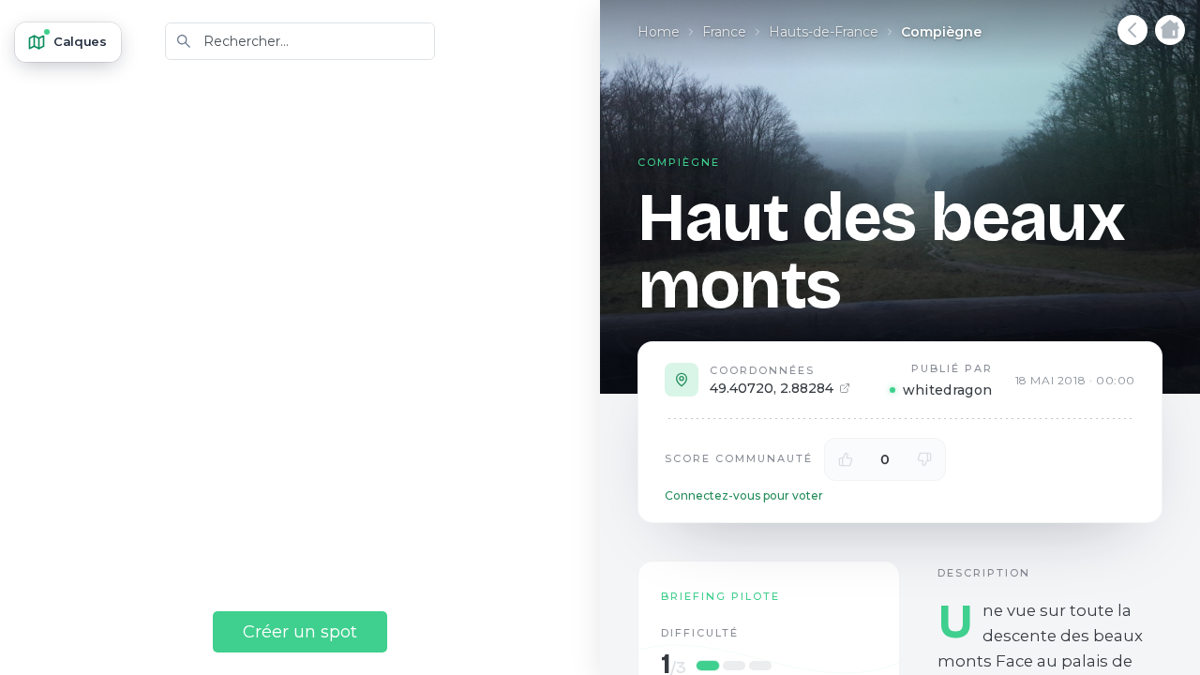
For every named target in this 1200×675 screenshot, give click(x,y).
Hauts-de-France (823, 31)
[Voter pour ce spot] (845, 459)
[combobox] (300, 41)
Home (659, 31)
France (724, 31)
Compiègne (941, 31)
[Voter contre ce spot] (924, 459)
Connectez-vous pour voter (744, 495)
